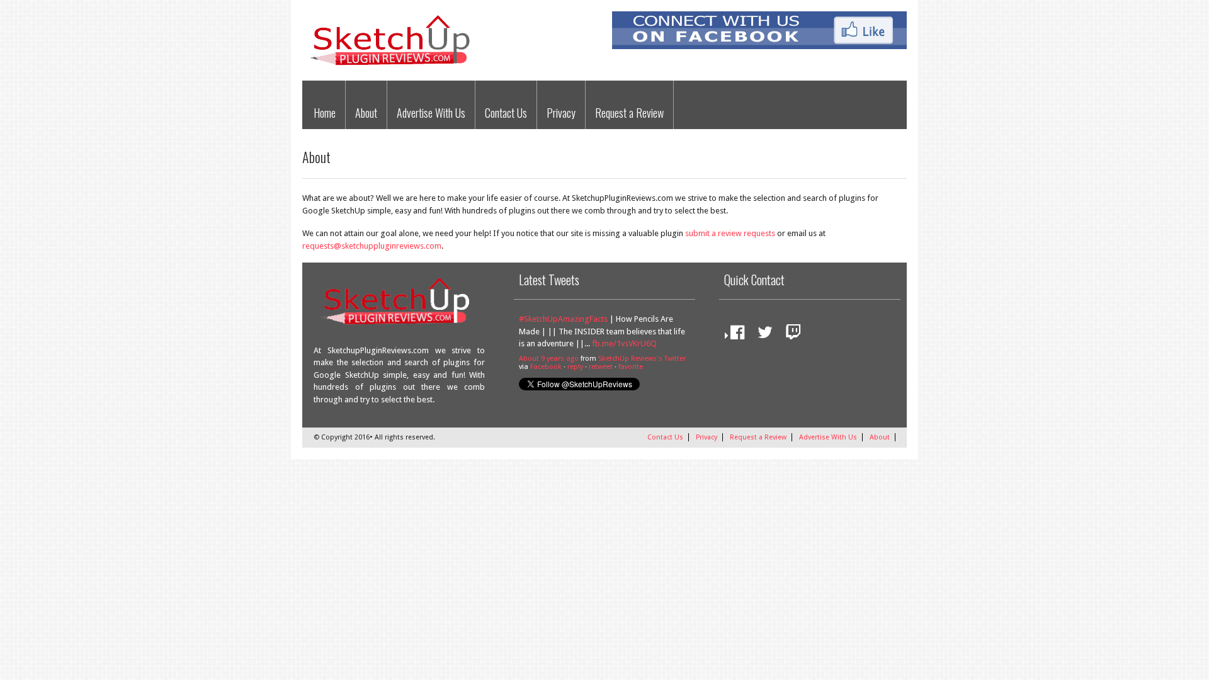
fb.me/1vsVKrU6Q (624, 343)
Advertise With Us (431, 113)
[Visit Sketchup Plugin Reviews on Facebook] (734, 335)
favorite (630, 367)
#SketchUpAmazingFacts (563, 319)
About (366, 113)
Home (325, 113)
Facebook (546, 367)
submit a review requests (730, 233)
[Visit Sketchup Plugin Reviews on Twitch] (790, 335)
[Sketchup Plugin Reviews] (394, 67)
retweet (601, 367)
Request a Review (629, 113)
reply (575, 367)
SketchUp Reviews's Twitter (642, 358)
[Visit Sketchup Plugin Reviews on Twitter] (762, 335)
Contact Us (506, 113)
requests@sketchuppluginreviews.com (371, 246)
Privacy (561, 113)
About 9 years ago (549, 358)
